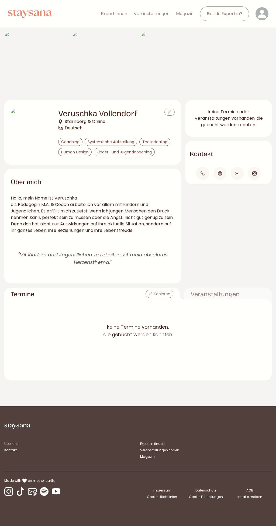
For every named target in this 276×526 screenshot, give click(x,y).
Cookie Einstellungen (206, 497)
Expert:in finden (152, 443)
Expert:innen (114, 14)
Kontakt (10, 450)
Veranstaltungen (152, 14)
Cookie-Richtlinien (162, 496)
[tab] (92, 294)
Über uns (11, 443)
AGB (249, 490)
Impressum (162, 490)
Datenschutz (205, 490)
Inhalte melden (249, 496)
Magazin (185, 14)
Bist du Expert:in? (224, 14)
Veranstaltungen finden (159, 450)
